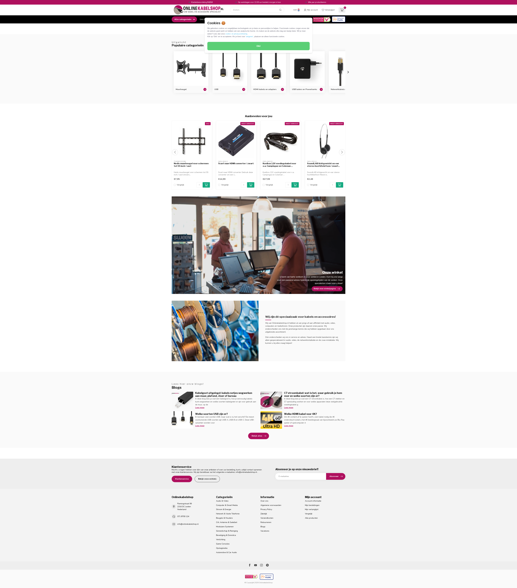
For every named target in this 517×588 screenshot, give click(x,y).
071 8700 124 (183, 516)
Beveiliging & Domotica (226, 535)
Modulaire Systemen (225, 526)
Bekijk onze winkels (207, 479)
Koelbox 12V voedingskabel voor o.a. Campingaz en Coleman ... (279, 164)
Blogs (263, 526)
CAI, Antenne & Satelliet (226, 522)
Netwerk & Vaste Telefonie (228, 513)
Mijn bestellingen (312, 505)
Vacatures (265, 531)
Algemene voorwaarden (271, 505)
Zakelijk (264, 513)
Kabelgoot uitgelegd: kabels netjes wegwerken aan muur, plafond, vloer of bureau (223, 394)
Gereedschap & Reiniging (227, 531)
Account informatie (313, 501)
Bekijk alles (257, 436)
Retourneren (266, 522)
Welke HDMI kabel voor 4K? (300, 413)
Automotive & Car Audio (226, 552)
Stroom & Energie (223, 509)
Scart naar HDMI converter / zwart (236, 163)
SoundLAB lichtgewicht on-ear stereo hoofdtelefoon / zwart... (323, 164)
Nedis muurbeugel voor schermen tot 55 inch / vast (191, 164)
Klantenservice (182, 479)
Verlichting (220, 539)
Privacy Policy (266, 509)
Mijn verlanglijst (311, 509)
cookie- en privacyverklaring (236, 34)
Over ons (264, 501)
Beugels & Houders (224, 518)
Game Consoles (223, 544)
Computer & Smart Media (227, 505)
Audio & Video (222, 501)
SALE (202, 19)
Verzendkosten (267, 518)
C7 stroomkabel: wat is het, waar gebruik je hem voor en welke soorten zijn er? (313, 394)
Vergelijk (180, 185)
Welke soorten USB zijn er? (211, 413)
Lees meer (200, 407)
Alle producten (311, 518)
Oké (258, 46)
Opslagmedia (221, 548)
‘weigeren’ (249, 36)
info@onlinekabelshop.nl (246, 472)
